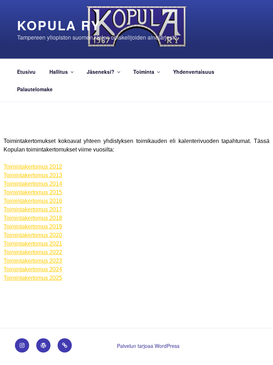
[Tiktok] (65, 345)
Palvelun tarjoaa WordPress (148, 345)
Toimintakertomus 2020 (33, 235)
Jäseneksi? (100, 71)
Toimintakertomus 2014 (33, 184)
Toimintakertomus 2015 (33, 192)
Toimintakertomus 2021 (33, 244)
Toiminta (143, 71)
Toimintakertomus (33, 167)
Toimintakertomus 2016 (33, 201)
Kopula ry (59, 25)
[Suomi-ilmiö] (43, 345)
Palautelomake (35, 89)
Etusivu (26, 71)
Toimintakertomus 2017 (33, 209)
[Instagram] (22, 345)
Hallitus (58, 71)
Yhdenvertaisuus (193, 71)
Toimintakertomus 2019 (33, 226)
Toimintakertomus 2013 (33, 175)
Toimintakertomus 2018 (33, 218)
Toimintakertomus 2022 (33, 252)
